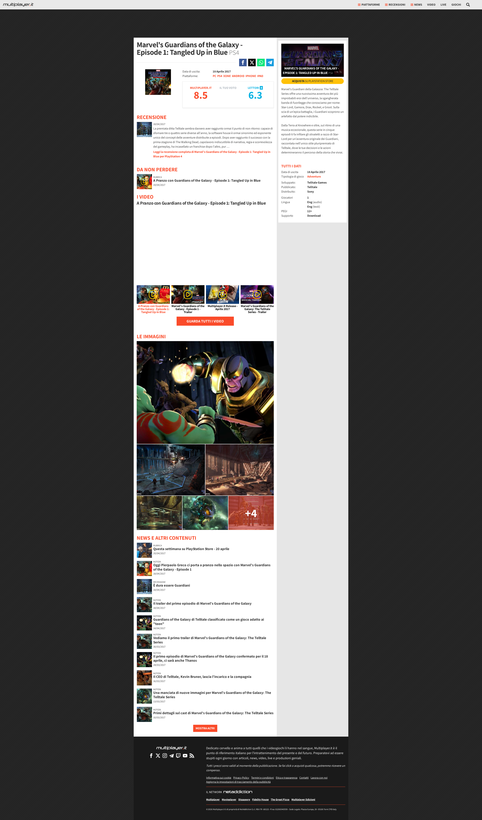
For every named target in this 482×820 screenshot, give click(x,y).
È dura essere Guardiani (171, 585)
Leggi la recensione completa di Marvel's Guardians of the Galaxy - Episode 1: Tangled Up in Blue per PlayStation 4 (211, 154)
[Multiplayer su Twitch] (178, 755)
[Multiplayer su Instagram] (164, 755)
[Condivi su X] (252, 62)
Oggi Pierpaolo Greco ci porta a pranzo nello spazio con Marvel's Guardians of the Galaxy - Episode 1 (211, 567)
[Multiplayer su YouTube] (185, 755)
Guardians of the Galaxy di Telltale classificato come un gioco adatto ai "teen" (208, 621)
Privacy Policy (241, 777)
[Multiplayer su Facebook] (151, 755)
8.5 (201, 95)
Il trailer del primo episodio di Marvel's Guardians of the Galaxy (202, 603)
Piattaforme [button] (371, 5)
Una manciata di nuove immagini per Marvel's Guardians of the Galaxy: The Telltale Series (212, 694)
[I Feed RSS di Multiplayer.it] (192, 755)
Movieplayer (229, 799)
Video (431, 5)
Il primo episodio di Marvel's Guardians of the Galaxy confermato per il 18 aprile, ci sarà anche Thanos (210, 658)
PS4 (219, 76)
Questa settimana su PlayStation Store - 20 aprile (191, 548)
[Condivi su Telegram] (270, 62)
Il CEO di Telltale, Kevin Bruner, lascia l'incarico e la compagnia (202, 676)
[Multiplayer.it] (18, 5)
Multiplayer (213, 799)
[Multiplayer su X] (158, 755)
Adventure (314, 176)
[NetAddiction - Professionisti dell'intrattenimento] (237, 792)
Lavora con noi (319, 777)
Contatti (304, 777)
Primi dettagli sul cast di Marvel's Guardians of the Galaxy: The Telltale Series (213, 713)
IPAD (260, 76)
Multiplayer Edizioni (303, 799)
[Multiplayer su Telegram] (171, 755)
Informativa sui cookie (218, 777)
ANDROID (238, 76)
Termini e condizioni (262, 777)
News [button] (418, 5)
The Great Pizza (280, 799)
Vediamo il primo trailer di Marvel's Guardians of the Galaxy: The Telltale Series (209, 640)
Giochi (456, 5)
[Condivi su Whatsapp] (261, 62)
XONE (227, 76)
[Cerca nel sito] (468, 4)
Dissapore (244, 799)
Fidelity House (260, 799)
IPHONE (251, 76)
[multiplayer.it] (171, 748)
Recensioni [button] (397, 5)
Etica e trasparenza (286, 777)
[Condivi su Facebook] (243, 62)
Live (443, 5)
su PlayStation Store (312, 81)
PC (214, 76)
